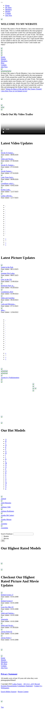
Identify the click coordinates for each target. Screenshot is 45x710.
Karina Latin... (6, 190)
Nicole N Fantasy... (7, 153)
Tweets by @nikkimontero (10, 377)
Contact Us (38, 686)
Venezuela (4, 619)
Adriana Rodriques (7, 511)
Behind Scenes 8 (6, 601)
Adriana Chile (6, 507)
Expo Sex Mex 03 (7, 607)
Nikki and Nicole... (7, 159)
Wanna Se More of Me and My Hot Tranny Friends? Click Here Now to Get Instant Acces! (21, 90)
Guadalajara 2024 (7, 292)
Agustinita (4, 528)
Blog (2, 63)
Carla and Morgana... (8, 304)
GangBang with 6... (8, 183)
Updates (8, 13)
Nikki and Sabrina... (8, 613)
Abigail (3, 499)
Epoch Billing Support (8, 692)
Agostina (4, 524)
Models (7, 11)
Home (7, 5)
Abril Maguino (6, 503)
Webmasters (5, 688)
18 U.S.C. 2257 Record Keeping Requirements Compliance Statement (20, 685)
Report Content (23, 692)
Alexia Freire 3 (6, 638)
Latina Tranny (17, 684)
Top (2, 707)
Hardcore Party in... (7, 286)
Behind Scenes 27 (7, 595)
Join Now (8, 15)
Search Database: (7, 534)
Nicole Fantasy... (6, 171)
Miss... (3, 310)
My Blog (8, 7)
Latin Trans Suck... (7, 177)
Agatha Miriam (6, 519)
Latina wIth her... (7, 196)
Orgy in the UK (6, 279)
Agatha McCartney (7, 515)
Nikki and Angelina (7, 298)
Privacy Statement (9, 674)
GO (3, 540)
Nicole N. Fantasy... (8, 165)
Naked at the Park (7, 267)
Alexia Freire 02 (6, 632)
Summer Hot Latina (8, 273)
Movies (6, 538)
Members (8, 9)
